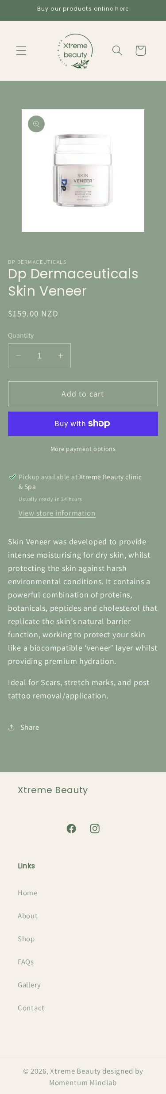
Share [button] (29, 727)
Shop (26, 939)
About (28, 916)
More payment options (83, 448)
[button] (21, 50)
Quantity (21, 335)
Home (28, 893)
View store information (57, 513)
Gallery (29, 985)
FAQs (26, 962)
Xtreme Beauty (75, 1071)
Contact (31, 1008)
